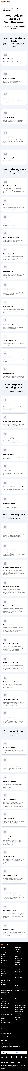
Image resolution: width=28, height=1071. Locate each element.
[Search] (22, 2)
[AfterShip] (6, 2)
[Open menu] (25, 2)
